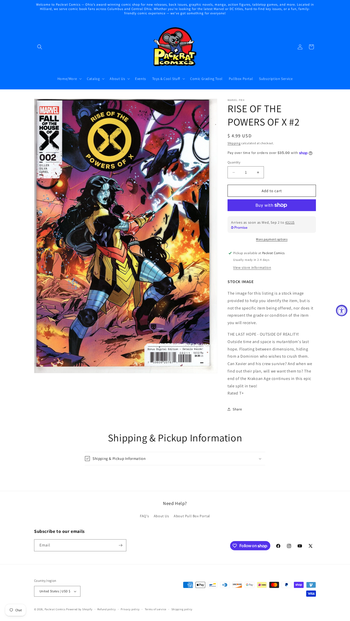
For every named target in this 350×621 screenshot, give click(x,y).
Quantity (234, 162)
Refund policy (106, 609)
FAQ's (144, 516)
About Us (161, 516)
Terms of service (155, 609)
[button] (39, 47)
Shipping (234, 143)
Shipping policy (182, 609)
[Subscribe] (120, 545)
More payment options (271, 239)
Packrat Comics (55, 609)
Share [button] (237, 409)
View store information (252, 267)
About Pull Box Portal (192, 516)
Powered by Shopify (79, 609)
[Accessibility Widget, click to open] (341, 310)
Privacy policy (130, 609)
